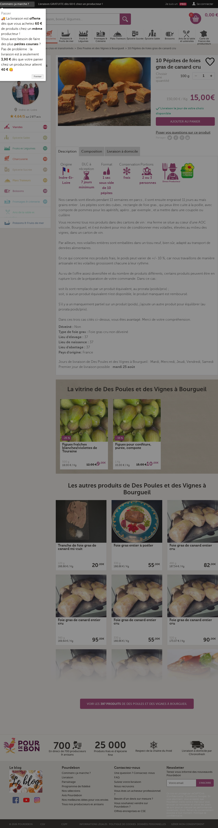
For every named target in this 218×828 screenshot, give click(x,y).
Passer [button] (6, 13)
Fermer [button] (38, 76)
